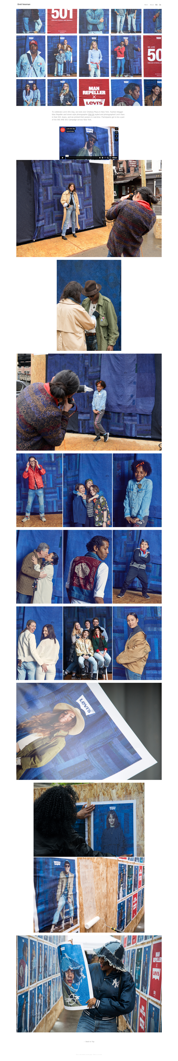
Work (146, 4)
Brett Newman (24, 4)
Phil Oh (91, 114)
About (152, 4)
